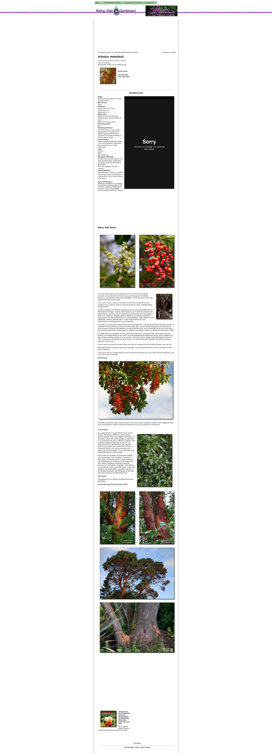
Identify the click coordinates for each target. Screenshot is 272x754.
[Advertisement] (137, 35)
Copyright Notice (102, 52)
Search (108, 52)
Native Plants (134, 52)
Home (97, 2)
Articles (118, 2)
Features (139, 2)
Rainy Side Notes (124, 76)
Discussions (130, 2)
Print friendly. (102, 476)
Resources (150, 2)
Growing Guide (123, 74)
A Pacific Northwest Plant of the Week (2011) (113, 484)
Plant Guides (109, 2)
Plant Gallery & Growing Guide (122, 52)
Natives (148, 747)
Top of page (137, 743)
